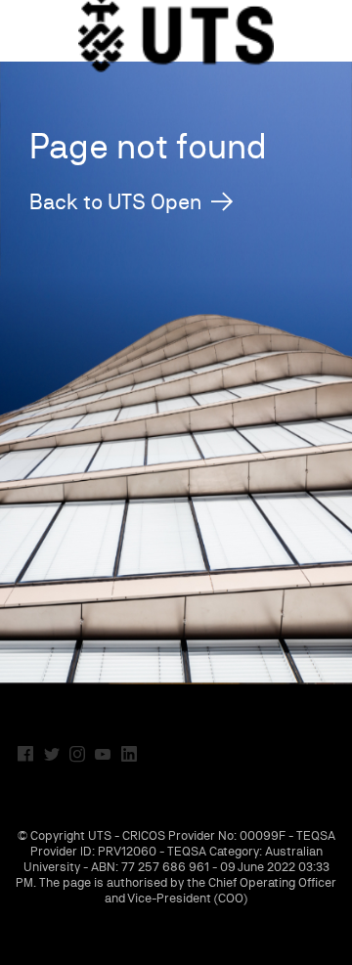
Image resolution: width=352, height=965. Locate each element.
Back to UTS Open (115, 202)
